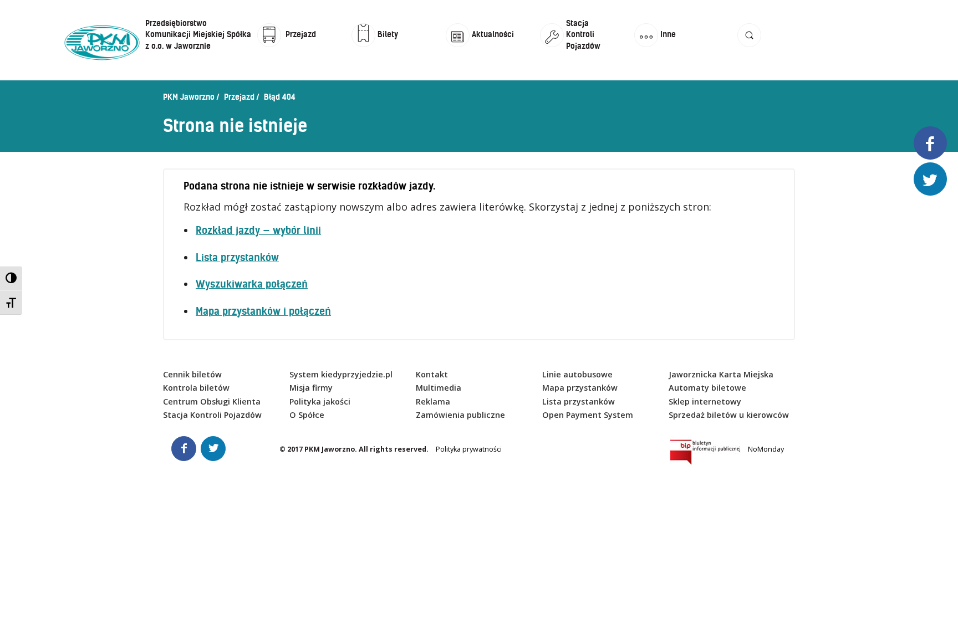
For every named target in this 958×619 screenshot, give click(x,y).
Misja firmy (311, 387)
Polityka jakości (319, 401)
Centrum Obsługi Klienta (212, 401)
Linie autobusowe (577, 374)
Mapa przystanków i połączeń (263, 311)
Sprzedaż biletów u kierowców (729, 415)
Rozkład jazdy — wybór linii (258, 230)
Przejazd (239, 97)
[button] (749, 46)
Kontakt (432, 374)
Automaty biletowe (707, 387)
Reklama (433, 401)
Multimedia (438, 387)
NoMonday (766, 449)
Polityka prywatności (469, 449)
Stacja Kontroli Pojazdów (212, 415)
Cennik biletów (192, 374)
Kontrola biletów (196, 387)
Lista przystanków (237, 257)
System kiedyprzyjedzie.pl (341, 374)
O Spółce (306, 415)
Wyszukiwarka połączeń (252, 284)
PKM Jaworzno (189, 97)
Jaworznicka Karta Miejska (721, 374)
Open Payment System (587, 415)
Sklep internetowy (705, 401)
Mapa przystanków (580, 387)
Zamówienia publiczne (460, 415)
